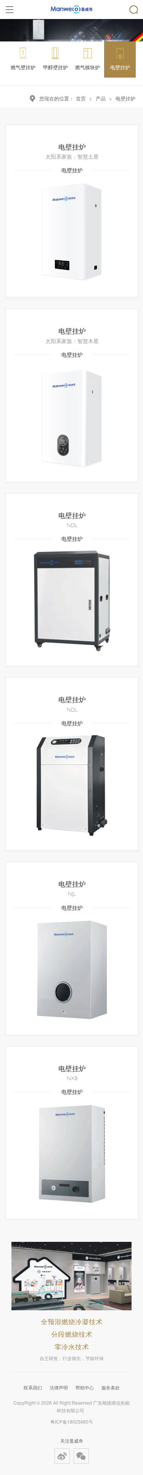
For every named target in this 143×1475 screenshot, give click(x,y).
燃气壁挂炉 (23, 67)
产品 (101, 98)
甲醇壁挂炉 (55, 67)
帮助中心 (85, 1387)
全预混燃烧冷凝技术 (72, 1321)
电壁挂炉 (120, 67)
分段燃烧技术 (71, 1334)
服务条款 (110, 1387)
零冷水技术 (72, 1346)
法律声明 (59, 1387)
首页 (81, 98)
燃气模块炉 (87, 67)
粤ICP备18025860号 (71, 1421)
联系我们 (33, 1387)
